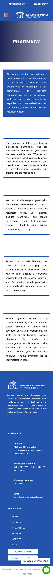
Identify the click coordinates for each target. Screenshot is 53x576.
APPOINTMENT (17, 4)
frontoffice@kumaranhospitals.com (28, 497)
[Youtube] (23, 423)
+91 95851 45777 (21, 470)
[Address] (9, 449)
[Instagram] (16, 423)
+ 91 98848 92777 (21, 484)
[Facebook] (8, 423)
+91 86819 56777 (37, 467)
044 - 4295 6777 (21, 467)
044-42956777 (41, 4)
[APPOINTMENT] (5, 4)
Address (18, 443)
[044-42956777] (30, 4)
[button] (6, 15)
